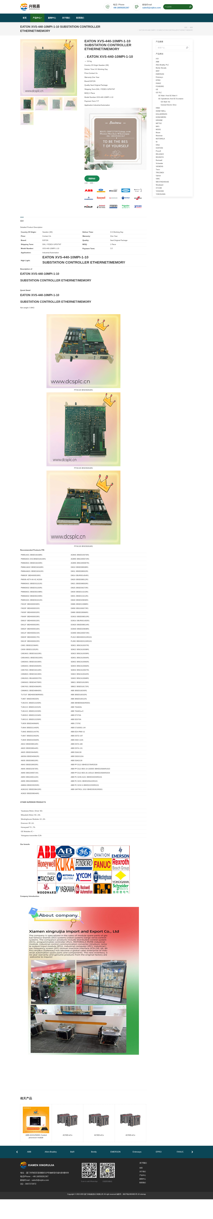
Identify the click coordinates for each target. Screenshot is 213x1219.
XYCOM (159, 188)
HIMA (158, 108)
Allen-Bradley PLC (162, 65)
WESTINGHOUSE (162, 182)
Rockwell (159, 160)
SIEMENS (159, 166)
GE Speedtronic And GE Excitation (170, 99)
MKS (157, 126)
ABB (91, 183)
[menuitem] (24, 18)
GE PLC (159, 92)
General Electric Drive (168, 105)
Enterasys (159, 77)
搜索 (187, 47)
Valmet (158, 176)
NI (156, 142)
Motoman (159, 136)
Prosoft (158, 151)
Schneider (159, 163)
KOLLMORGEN (161, 114)
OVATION (159, 148)
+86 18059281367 (121, 8)
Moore (158, 133)
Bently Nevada (161, 68)
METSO (159, 123)
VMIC (158, 179)
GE (157, 89)
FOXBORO (160, 86)
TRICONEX (160, 173)
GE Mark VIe (165, 102)
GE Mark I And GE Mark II (167, 96)
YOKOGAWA (160, 194)
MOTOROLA (160, 139)
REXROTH (160, 157)
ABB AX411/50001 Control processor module (36, 1136)
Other (158, 145)
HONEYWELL (161, 111)
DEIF (158, 71)
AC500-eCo (67, 1135)
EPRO (158, 80)
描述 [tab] (22, 221)
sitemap (143, 1194)
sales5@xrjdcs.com (151, 8)
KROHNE (159, 120)
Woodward (159, 185)
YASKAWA (160, 191)
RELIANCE (160, 154)
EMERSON (160, 74)
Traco (158, 169)
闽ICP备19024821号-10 (131, 1194)
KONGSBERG (161, 117)
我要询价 (92, 179)
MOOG (158, 129)
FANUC (158, 83)
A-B (157, 59)
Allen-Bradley (51, 1152)
